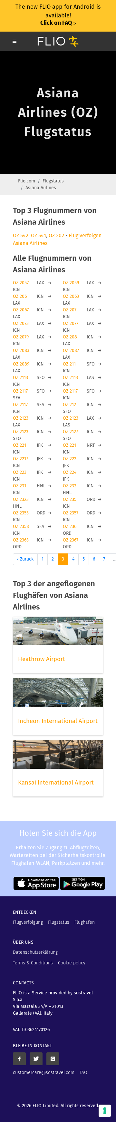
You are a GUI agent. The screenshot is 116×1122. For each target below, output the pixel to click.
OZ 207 (69, 310)
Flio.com (26, 181)
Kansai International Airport (56, 782)
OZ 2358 (21, 526)
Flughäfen (84, 922)
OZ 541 (38, 235)
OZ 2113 (20, 377)
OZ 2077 (70, 323)
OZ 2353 (21, 513)
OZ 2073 (21, 323)
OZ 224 (69, 472)
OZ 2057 (21, 283)
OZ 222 (69, 459)
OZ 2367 (70, 540)
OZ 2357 (70, 513)
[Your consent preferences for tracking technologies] (105, 1111)
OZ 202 (56, 235)
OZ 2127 (70, 431)
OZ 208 (70, 337)
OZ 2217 (20, 459)
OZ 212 (69, 404)
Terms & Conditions (33, 963)
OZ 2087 (71, 350)
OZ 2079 (21, 337)
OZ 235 (69, 499)
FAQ (83, 1072)
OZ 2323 (21, 499)
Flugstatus (53, 181)
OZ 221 (19, 445)
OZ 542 (20, 235)
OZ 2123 (20, 418)
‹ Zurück (25, 559)
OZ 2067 (21, 310)
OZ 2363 (21, 540)
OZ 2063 (71, 296)
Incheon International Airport (58, 721)
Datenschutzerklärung (35, 952)
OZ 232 (69, 486)
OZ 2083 (21, 350)
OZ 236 (69, 526)
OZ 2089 (21, 364)
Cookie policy (71, 963)
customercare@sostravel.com (43, 1072)
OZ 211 (69, 364)
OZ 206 (20, 296)
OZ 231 (19, 486)
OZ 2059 (71, 283)
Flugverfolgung (28, 922)
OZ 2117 (20, 391)
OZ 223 (19, 472)
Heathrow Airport (41, 659)
